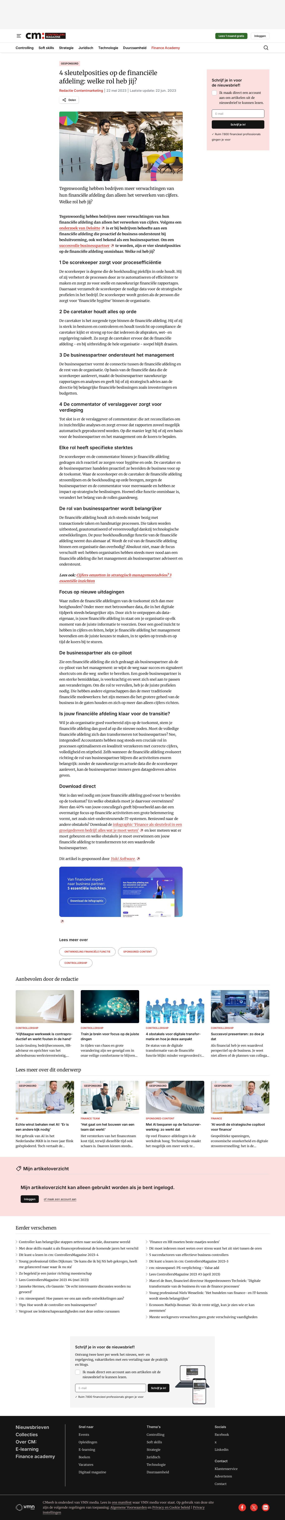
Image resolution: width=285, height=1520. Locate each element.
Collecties (27, 1434)
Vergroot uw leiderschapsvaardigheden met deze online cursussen (69, 1311)
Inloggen (260, 36)
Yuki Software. (123, 858)
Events (84, 1435)
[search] (266, 47)
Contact (221, 1484)
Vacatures (86, 1465)
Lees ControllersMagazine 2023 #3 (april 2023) (184, 1274)
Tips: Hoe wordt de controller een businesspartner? (58, 1305)
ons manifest (122, 1502)
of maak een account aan (60, 1199)
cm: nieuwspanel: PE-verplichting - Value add (184, 1268)
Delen (72, 100)
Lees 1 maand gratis (231, 36)
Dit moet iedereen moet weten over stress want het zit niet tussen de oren (205, 1248)
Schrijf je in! (238, 124)
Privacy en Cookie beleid (171, 1507)
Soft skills (154, 1442)
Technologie (156, 1465)
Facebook (222, 1435)
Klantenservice (226, 1469)
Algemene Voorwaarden (128, 1507)
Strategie (153, 1450)
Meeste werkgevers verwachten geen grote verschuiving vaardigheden (203, 1317)
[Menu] (19, 36)
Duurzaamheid (158, 1472)
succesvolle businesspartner (84, 245)
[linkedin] (265, 1507)
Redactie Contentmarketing (81, 90)
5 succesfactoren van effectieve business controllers (188, 1255)
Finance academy (35, 1456)
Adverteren (223, 1476)
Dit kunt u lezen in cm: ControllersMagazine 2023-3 (188, 1261)
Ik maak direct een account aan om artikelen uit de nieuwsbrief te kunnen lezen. (241, 98)
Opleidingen (88, 1442)
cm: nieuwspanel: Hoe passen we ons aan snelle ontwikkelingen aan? (71, 1298)
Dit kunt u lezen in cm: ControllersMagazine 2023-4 (58, 1255)
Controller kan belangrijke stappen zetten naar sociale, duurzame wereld (74, 1242)
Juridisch (153, 1457)
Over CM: (26, 1442)
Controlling (155, 1435)
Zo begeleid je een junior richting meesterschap (55, 1273)
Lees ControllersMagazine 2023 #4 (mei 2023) (54, 1280)
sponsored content (137, 951)
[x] (254, 1507)
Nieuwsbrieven (32, 1427)
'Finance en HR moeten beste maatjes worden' (184, 1242)
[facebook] (242, 1507)
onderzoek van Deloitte (79, 228)
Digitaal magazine (92, 1472)
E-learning (27, 1449)
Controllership (75, 962)
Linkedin (221, 1450)
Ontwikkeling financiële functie (87, 951)
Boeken (84, 1457)
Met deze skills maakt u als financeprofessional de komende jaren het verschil (79, 1248)
